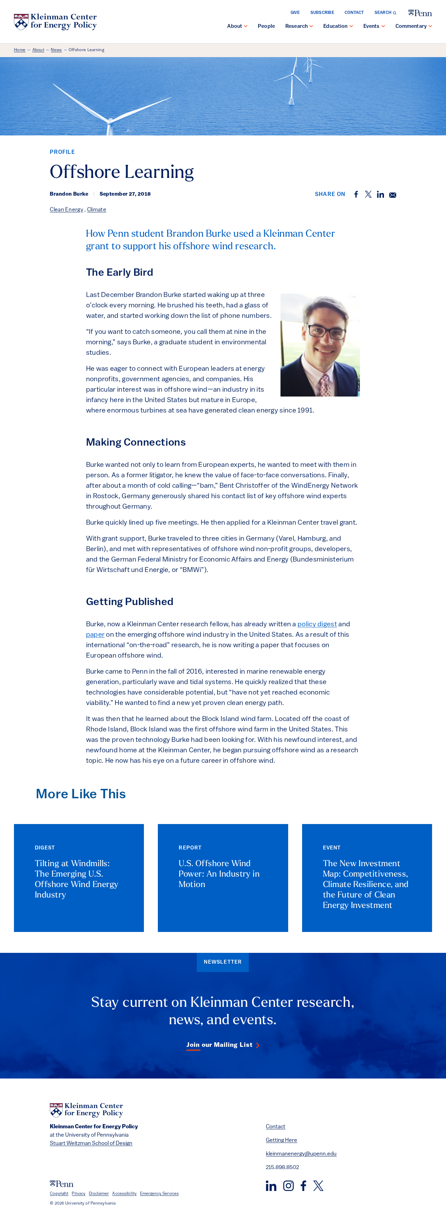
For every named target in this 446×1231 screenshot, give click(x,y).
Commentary (411, 26)
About (234, 26)
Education (335, 26)
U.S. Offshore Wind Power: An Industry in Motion (219, 874)
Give (295, 13)
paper (95, 635)
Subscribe (322, 13)
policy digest (317, 624)
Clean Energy (66, 210)
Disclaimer (99, 1194)
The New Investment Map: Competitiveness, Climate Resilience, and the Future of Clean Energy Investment (366, 885)
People (266, 26)
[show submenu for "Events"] (383, 26)
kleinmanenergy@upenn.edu (301, 1154)
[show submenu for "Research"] (311, 26)
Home (19, 50)
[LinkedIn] (271, 1186)
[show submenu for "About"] (245, 26)
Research (296, 26)
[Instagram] (288, 1186)
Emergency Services (159, 1194)
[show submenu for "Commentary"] (430, 26)
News (56, 50)
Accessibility (124, 1194)
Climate (96, 210)
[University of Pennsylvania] (420, 13)
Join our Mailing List (219, 1045)
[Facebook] (303, 1186)
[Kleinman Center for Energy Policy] (55, 22)
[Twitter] (318, 1186)
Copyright (59, 1194)
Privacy (78, 1194)
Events (371, 26)
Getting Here (281, 1140)
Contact (354, 13)
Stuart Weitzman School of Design (91, 1143)
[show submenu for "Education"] (351, 26)
